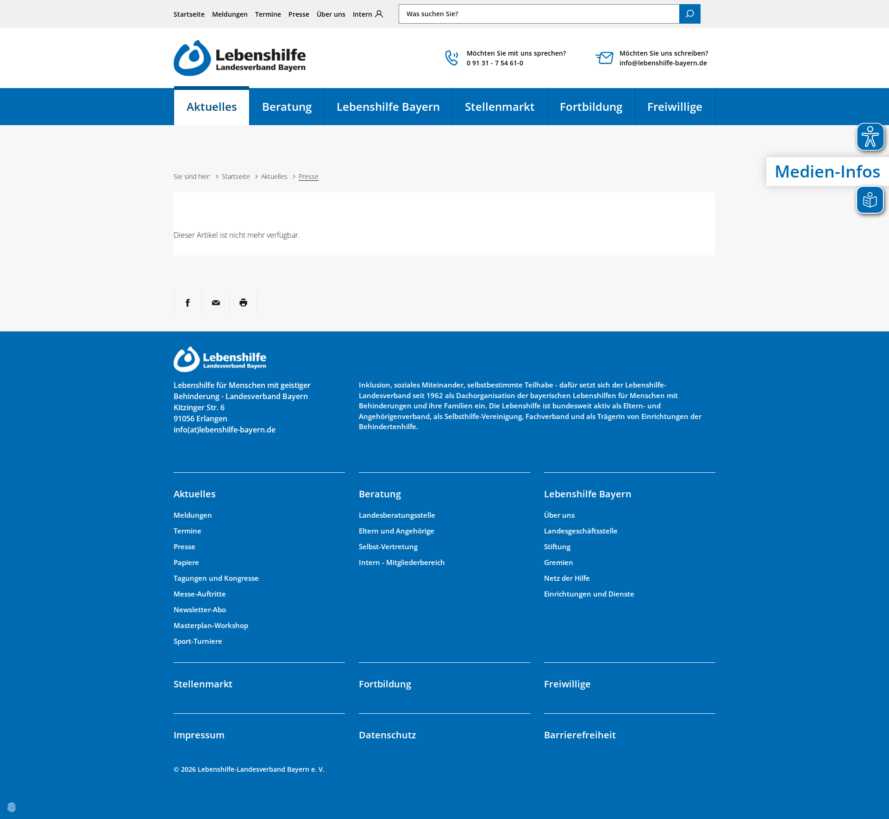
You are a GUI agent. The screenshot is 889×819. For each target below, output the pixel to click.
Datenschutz (387, 735)
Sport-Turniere (198, 641)
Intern (362, 14)
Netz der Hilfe (567, 578)
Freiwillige (674, 106)
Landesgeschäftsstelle (581, 530)
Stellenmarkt (500, 106)
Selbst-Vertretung (388, 546)
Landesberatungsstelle (397, 515)
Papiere (186, 562)
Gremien (558, 562)
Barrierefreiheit (580, 735)
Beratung (287, 106)
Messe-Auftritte (200, 593)
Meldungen (230, 14)
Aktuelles (218, 110)
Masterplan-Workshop (211, 625)
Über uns (331, 14)
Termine (268, 14)
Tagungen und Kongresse (216, 578)
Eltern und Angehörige (396, 530)
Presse (298, 14)
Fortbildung (591, 106)
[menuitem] (189, 14)
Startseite (189, 14)
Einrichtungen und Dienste (589, 593)
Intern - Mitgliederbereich (402, 562)
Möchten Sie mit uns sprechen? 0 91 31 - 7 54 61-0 (516, 58)
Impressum (199, 735)
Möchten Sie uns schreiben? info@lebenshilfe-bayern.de (664, 58)
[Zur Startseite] (240, 58)
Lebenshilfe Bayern (388, 106)
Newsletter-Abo (200, 609)
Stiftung (557, 546)
